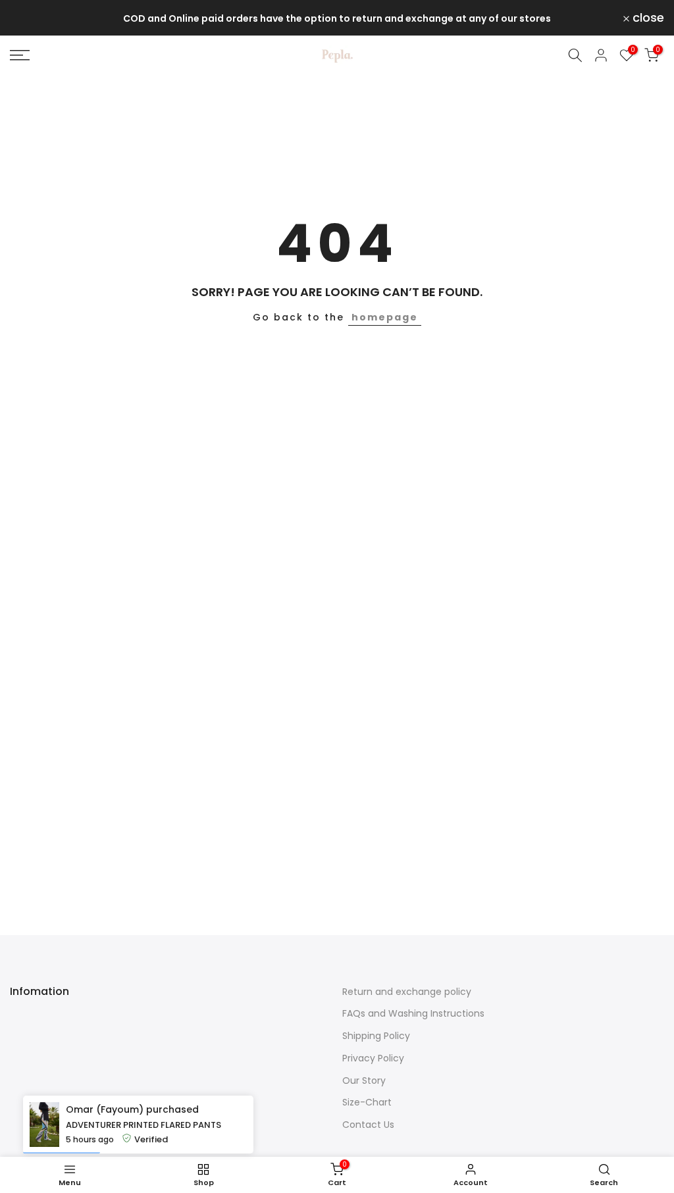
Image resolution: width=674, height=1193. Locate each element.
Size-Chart (367, 1102)
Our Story (364, 1080)
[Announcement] (337, 18)
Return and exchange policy (406, 991)
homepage (384, 317)
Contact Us (368, 1124)
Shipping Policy (376, 1035)
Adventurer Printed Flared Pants (143, 1125)
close (33, 18)
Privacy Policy (373, 1058)
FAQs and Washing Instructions (413, 1013)
